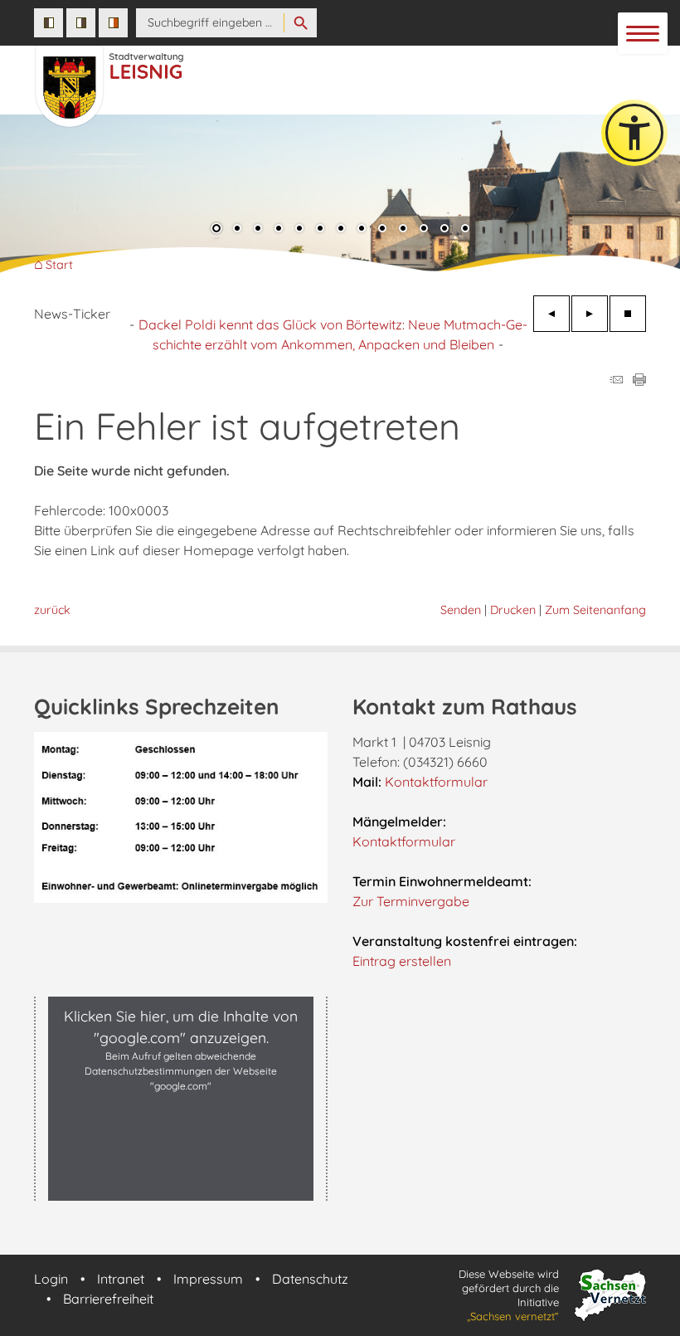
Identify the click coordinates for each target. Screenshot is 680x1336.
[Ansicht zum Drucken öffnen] (639, 381)
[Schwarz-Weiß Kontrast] (48, 22)
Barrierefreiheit (108, 1298)
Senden (460, 609)
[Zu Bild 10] (403, 230)
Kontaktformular (436, 781)
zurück (52, 609)
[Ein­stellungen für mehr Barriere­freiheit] (634, 133)
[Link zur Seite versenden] (616, 381)
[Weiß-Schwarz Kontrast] (80, 22)
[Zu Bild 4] (279, 230)
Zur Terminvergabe (410, 901)
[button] (24, 198)
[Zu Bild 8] (361, 230)
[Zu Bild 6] (320, 230)
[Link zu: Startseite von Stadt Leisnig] (248, 78)
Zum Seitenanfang (595, 609)
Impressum (208, 1278)
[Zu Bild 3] (258, 230)
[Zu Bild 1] (216, 230)
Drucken (513, 609)
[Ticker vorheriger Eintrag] (551, 313)
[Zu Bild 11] (424, 230)
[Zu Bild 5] (299, 230)
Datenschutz (310, 1278)
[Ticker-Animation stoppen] (628, 313)
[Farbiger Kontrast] (113, 22)
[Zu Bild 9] (382, 230)
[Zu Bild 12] (444, 230)
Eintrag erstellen (401, 961)
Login (51, 1278)
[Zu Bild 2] (237, 230)
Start (59, 265)
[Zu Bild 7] (341, 230)
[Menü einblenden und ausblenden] (643, 34)
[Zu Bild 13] (465, 230)
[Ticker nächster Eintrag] (589, 313)
